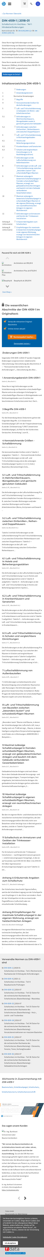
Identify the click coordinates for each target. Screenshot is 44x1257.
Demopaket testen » (22, 343)
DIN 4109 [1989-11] (24, 31)
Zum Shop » (7, 292)
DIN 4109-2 (8, 968)
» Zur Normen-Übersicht (11, 13)
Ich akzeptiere (10, 1243)
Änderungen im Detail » (12, 74)
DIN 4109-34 (9, 1020)
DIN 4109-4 (8, 978)
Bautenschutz (7, 1087)
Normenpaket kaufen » (23, 337)
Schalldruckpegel (21, 1087)
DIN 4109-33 (9, 1003)
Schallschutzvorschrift (26, 1092)
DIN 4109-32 (9, 989)
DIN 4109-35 (9, 1037)
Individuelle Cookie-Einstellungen (15, 1237)
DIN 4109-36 (9, 1054)
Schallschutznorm (9, 1092)
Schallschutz (34, 1087)
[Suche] (31, 3)
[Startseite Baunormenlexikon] (4, 3)
